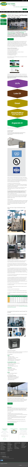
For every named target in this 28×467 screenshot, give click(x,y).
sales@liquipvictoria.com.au (24, 6)
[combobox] (12, 9)
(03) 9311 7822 (18, 6)
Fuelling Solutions (2, 449)
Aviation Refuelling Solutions (9, 450)
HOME (2, 13)
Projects (15, 446)
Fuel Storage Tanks (16, 13)
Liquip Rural (1, 445)
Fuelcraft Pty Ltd (16, 447)
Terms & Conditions (16, 448)
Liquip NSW (22, 445)
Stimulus (21, 465)
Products (5, 13)
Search (25, 9)
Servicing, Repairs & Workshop (9, 448)
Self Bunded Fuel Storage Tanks (10, 13)
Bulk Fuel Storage (2, 20)
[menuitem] (3, 13)
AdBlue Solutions (2, 448)
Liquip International (23, 446)
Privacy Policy (2, 463)
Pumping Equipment (3, 447)
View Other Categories (3, 23)
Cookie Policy (5, 463)
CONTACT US (10, 39)
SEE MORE (10, 403)
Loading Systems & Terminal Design (9, 444)
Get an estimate (23, 447)
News (15, 445)
